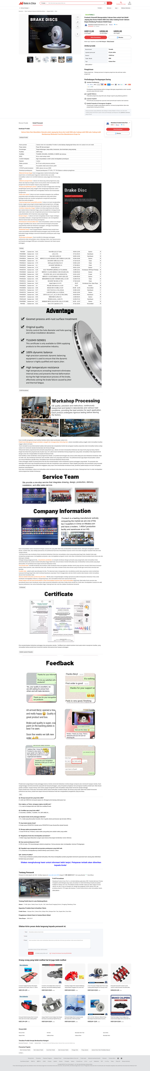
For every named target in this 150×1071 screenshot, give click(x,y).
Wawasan (104, 1058)
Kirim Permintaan (96, 37)
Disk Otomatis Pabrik (63, 1050)
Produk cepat (83, 1058)
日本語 (44, 1061)
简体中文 (33, 1061)
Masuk (129, 4)
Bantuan (109, 8)
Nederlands (96, 1061)
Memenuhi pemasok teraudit (94, 1058)
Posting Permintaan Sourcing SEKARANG (61, 953)
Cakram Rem (78, 1035)
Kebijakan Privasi (57, 1058)
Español (55, 1061)
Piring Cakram (84, 1050)
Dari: (26, 932)
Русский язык (79, 1061)
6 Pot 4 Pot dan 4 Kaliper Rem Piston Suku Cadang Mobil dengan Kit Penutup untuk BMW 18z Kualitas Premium (98, 987)
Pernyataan (38, 1058)
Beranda (21, 11)
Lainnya (21, 1053)
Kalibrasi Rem (50, 1035)
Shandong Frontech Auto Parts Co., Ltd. (98, 24)
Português (67, 1061)
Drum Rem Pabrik (50, 1050)
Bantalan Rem (106, 1035)
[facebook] (118, 1058)
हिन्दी (102, 1061)
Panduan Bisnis (112, 1058)
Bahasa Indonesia (126, 1061)
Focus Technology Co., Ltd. (70, 1064)
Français (49, 1061)
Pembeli (99, 8)
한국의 (85, 1061)
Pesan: (25, 940)
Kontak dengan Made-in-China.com (70, 1058)
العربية (90, 1061)
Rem (56, 11)
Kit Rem (49, 1032)
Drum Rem (105, 1032)
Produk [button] (43, 3)
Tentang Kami (31, 1058)
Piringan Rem (75, 1050)
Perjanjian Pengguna (47, 1058)
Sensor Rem (22, 1032)
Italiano (72, 1061)
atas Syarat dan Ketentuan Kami (130, 1065)
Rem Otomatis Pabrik (25, 1050)
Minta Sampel (110, 41)
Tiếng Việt (118, 1061)
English (27, 1061)
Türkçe (112, 1061)
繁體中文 (39, 1061)
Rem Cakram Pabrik (38, 1050)
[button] (105, 3)
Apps (116, 8)
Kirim (30, 953)
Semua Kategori (25, 8)
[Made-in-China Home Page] (27, 3)
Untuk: (25, 936)
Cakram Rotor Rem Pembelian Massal (101, 1050)
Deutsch (60, 1061)
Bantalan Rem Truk (79, 1032)
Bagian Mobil (50, 11)
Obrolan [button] (121, 37)
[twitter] (121, 1058)
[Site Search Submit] (109, 3)
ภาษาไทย (107, 1061)
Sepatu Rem (22, 1035)
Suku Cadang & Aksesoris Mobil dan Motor (35, 11)
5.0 (113, 125)
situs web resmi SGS (53, 875)
